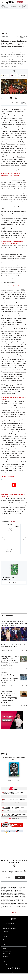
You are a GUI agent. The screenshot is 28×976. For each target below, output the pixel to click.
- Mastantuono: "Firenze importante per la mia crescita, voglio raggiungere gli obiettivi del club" (13, 808)
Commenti (5, 98)
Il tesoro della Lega (8, 577)
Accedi (8, 877)
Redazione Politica (6, 650)
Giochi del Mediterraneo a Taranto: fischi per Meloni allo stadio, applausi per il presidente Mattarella (14, 623)
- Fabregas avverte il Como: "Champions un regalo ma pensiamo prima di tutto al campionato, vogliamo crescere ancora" (13, 803)
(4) (26, 668)
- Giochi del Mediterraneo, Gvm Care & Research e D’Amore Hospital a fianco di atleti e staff (13, 793)
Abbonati (20, 2)
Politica (4, 33)
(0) (10, 551)
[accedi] (25, 2)
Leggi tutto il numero (14, 780)
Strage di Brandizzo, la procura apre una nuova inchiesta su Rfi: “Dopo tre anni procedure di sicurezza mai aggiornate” (9, 678)
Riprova (14, 912)
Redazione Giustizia (6, 685)
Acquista (14, 582)
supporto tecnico (20, 906)
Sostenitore (9, 549)
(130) (26, 705)
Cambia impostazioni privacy (9, 928)
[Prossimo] (25, 539)
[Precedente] (3, 539)
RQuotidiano (5, 49)
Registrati (20, 877)
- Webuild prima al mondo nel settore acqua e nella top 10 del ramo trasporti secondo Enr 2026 (14, 815)
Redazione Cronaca (6, 668)
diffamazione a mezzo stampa (18, 180)
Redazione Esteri (6, 705)
